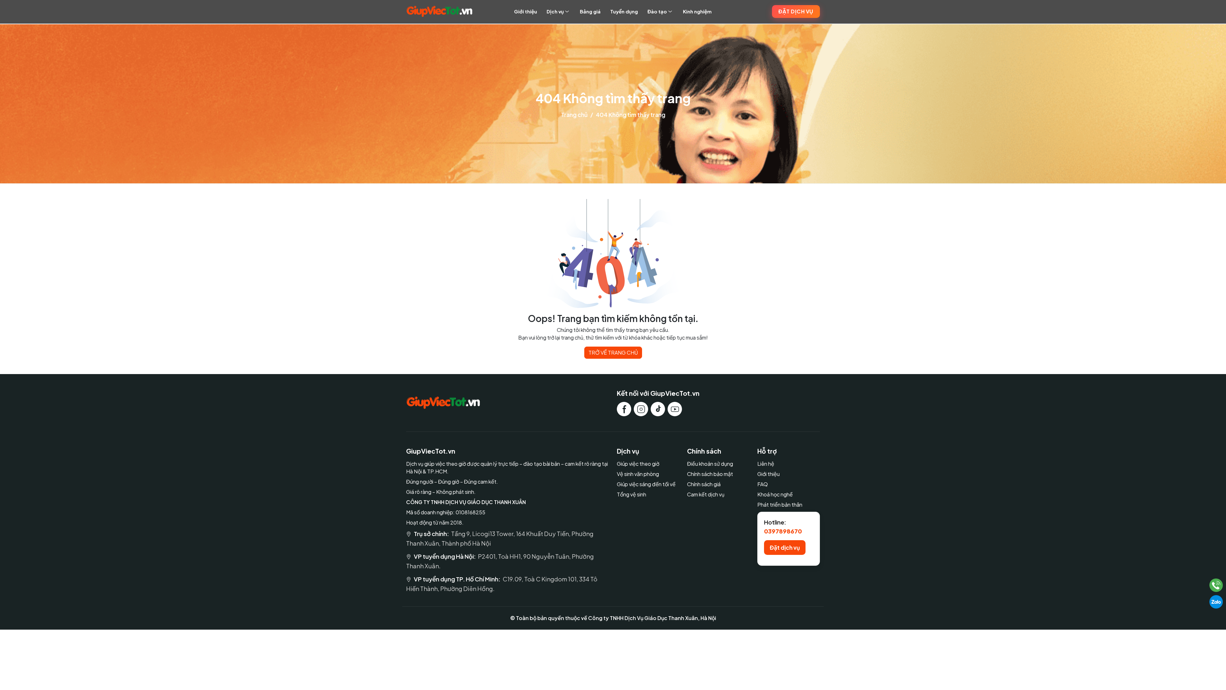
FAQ (762, 484)
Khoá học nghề (775, 494)
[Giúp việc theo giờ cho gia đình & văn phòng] (439, 11)
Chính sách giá (704, 484)
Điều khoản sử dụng (710, 463)
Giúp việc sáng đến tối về (646, 484)
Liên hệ (765, 463)
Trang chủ (574, 114)
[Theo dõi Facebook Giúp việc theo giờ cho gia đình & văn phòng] (624, 409)
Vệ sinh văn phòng (638, 474)
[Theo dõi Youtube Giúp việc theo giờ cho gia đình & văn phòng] (675, 409)
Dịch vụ (555, 11)
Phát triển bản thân (779, 504)
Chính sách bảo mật (710, 474)
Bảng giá (590, 11)
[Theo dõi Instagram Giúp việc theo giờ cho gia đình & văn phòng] (641, 409)
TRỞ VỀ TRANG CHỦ (613, 352)
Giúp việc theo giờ (638, 463)
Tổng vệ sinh (631, 494)
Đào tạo (657, 11)
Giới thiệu (525, 11)
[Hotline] (1216, 585)
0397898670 (783, 531)
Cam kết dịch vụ (705, 494)
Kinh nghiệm (697, 11)
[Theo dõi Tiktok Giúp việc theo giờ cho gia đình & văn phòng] (658, 409)
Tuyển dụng (624, 11)
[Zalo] (1216, 602)
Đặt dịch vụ (796, 11)
